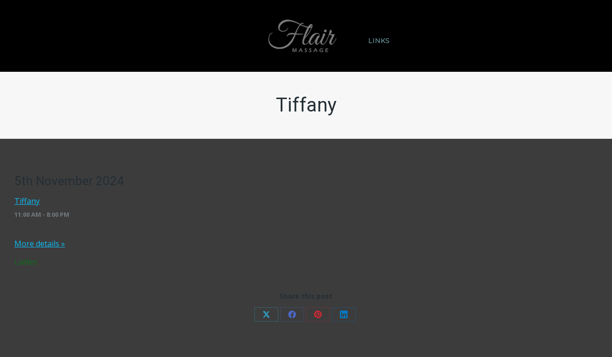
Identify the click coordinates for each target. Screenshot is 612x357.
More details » (39, 243)
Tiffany (27, 201)
